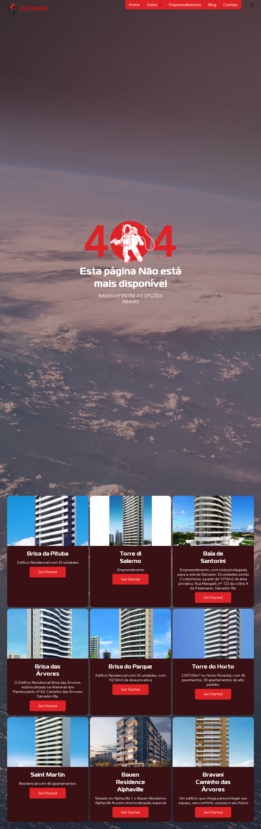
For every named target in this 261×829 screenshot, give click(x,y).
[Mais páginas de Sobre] (160, 5)
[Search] (252, 5)
